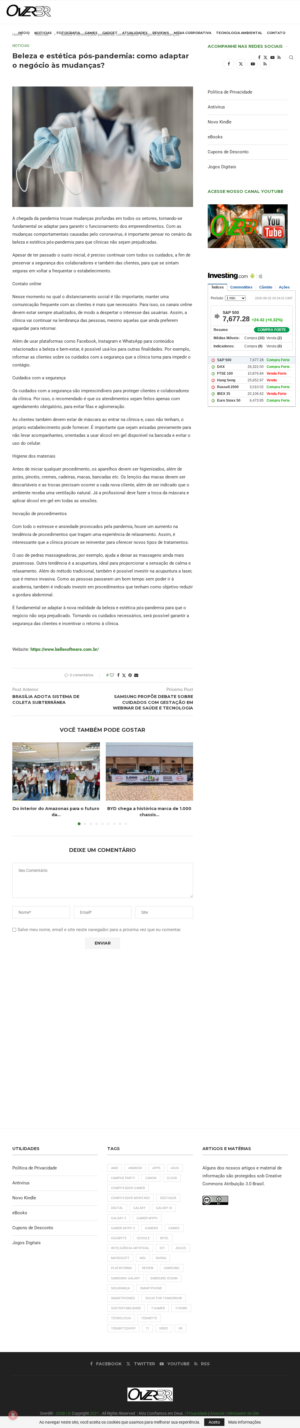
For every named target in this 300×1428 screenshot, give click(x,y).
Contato (276, 33)
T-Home (181, 1308)
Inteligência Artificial (130, 1248)
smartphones (123, 1298)
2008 (60, 1413)
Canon (150, 1178)
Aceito (214, 1422)
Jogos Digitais (222, 166)
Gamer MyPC (147, 1218)
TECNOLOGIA (121, 1318)
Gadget (109, 33)
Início (24, 33)
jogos (180, 1248)
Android (135, 1168)
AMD (114, 1168)
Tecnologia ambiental (239, 33)
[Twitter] (265, 57)
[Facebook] (259, 57)
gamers (151, 1228)
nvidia (161, 1258)
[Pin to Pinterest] (130, 675)
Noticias (43, 33)
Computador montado (130, 1198)
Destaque (168, 1198)
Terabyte (149, 1318)
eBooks (215, 137)
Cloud (172, 1178)
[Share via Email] (136, 675)
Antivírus (216, 107)
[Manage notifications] (13, 1415)
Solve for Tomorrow (163, 1298)
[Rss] (279, 57)
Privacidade (197, 1413)
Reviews (160, 33)
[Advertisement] (248, 633)
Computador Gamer (128, 1188)
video (163, 1328)
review (148, 1268)
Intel (164, 1238)
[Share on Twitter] (124, 675)
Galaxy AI (164, 1208)
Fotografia (68, 33)
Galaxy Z (118, 1218)
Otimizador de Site (243, 1413)
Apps (156, 1168)
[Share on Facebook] (118, 675)
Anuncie (217, 1413)
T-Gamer (158, 1308)
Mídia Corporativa (192, 33)
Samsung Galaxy (125, 1278)
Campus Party (123, 1178)
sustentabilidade (126, 1308)
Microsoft (120, 1258)
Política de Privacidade (230, 92)
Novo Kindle (219, 122)
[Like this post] (112, 675)
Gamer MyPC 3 (123, 1228)
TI (147, 1328)
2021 (94, 1413)
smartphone (151, 1288)
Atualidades (135, 33)
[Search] (291, 57)
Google (143, 1238)
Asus (175, 1168)
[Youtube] (272, 57)
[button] (20, 784)
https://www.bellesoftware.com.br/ (64, 649)
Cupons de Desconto (228, 151)
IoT (162, 1248)
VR (180, 1328)
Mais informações (244, 1422)
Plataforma (121, 1268)
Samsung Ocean (164, 1278)
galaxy (139, 1208)
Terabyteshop (123, 1328)
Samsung (172, 1268)
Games (91, 33)
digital (117, 1208)
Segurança (120, 1288)
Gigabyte (119, 1238)
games (174, 1228)
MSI (143, 1258)
